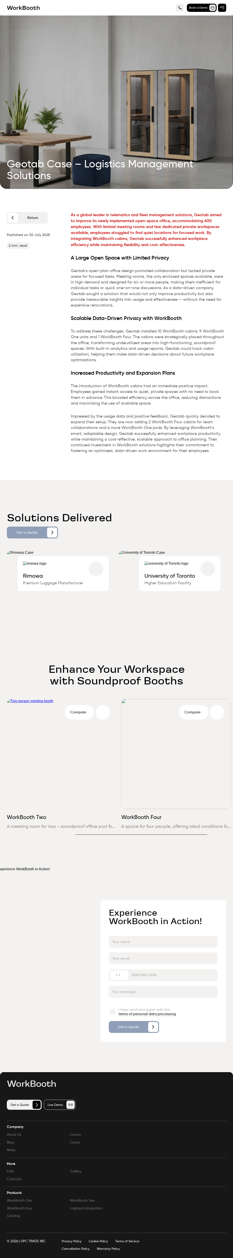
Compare (73, 712)
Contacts (14, 1179)
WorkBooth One (19, 1200)
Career (75, 1135)
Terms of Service (127, 1241)
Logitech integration (86, 1208)
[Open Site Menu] (222, 8)
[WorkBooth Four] (212, 712)
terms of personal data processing (147, 1014)
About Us (14, 1135)
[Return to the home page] (23, 8)
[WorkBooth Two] (98, 712)
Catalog (13, 1216)
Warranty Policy (108, 1249)
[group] (60, 591)
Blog (10, 1142)
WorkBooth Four (136, 817)
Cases (75, 1142)
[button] (220, 835)
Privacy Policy (71, 1241)
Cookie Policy (98, 1241)
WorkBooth (31, 1084)
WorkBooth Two (21, 817)
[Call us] (180, 8)
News (11, 1150)
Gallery (75, 1171)
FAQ (10, 1171)
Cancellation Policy (75, 1249)
